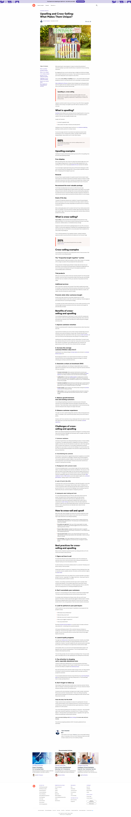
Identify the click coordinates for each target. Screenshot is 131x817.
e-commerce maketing (82, 127)
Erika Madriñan (85, 775)
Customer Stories (74, 790)
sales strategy (73, 717)
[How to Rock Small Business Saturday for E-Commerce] (65, 758)
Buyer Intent (57, 793)
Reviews (56, 792)
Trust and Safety (73, 795)
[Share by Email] (90, 21)
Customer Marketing (42, 792)
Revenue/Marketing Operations (44, 795)
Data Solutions (57, 800)
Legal (72, 793)
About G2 (88, 787)
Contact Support (89, 798)
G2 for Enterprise (42, 800)
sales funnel (59, 572)
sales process (65, 640)
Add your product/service (91, 801)
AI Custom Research (58, 787)
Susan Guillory (62, 775)
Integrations (73, 801)
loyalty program (73, 376)
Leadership (88, 788)
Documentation (73, 792)
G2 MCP (56, 790)
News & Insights (89, 790)
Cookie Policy (63, 810)
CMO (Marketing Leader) (43, 787)
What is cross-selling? (44, 72)
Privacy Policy (58, 810)
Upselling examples (44, 70)
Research (47, 5)
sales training (65, 501)
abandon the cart (75, 164)
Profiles (56, 788)
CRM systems (67, 475)
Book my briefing (80, 1)
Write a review (91, 803)
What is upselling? (43, 68)
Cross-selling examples (44, 73)
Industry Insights (40, 5)
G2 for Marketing (42, 797)
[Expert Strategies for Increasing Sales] (42, 758)
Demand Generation (42, 790)
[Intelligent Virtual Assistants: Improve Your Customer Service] (88, 758)
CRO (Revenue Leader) (42, 788)
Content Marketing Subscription (60, 797)
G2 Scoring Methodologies (48, 810)
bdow (62, 145)
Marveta (75, 734)
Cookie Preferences (68, 810)
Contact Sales (89, 796)
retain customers (84, 334)
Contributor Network (44, 10)
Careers (88, 792)
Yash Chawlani (47, 20)
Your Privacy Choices (89, 810)
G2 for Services (41, 802)
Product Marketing (42, 793)
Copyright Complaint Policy (74, 810)
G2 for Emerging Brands (43, 804)
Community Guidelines (41, 810)
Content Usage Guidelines (82, 810)
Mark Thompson (40, 775)
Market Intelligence (58, 795)
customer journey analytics (65, 624)
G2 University (73, 788)
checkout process (75, 666)
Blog (71, 787)
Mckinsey (62, 243)
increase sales (74, 352)
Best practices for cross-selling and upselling (43, 85)
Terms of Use (54, 810)
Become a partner (74, 799)
